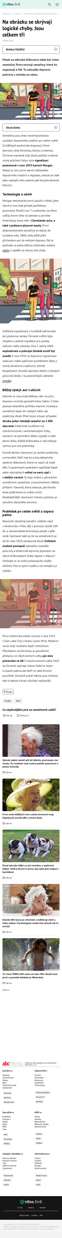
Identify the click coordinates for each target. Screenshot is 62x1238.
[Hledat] (49, 4)
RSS (41, 1215)
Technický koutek (9, 1085)
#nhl (5, 1134)
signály (6, 381)
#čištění (39, 1143)
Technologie (40, 1085)
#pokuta (7, 1097)
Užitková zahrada (9, 1165)
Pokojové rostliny (9, 1160)
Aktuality (6, 1075)
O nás (20, 1207)
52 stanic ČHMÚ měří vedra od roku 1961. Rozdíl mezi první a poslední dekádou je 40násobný (30, 976)
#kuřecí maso (41, 1175)
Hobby (37, 1116)
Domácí (38, 1075)
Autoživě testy (8, 1077)
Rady (4, 1083)
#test (18, 700)
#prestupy (8, 1139)
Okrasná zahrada (9, 1158)
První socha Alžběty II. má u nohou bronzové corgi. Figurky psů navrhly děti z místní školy (28, 816)
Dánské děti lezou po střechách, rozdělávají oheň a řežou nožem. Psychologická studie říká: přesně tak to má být (30, 923)
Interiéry (38, 1119)
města (5, 250)
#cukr (38, 1184)
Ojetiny (5, 1080)
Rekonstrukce (40, 1122)
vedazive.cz (7, 14)
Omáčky (38, 1160)
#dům (38, 1138)
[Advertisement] (31, 1022)
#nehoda (7, 1093)
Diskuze (24, 715)
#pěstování (8, 1175)
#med (38, 1180)
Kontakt (43, 1207)
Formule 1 (6, 1119)
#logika (7, 700)
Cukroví (38, 1158)
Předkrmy (38, 1163)
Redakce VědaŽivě (15, 49)
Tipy (4, 1163)
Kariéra (31, 1207)
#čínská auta (9, 1102)
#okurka (7, 1180)
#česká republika (43, 1092)
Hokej (4, 1124)
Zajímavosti (7, 1088)
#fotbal (7, 1143)
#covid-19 (40, 1097)
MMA (4, 1126)
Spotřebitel (39, 1083)
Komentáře (39, 1077)
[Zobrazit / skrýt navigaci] (57, 4)
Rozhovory (39, 1080)
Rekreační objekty (42, 1124)
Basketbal (6, 1116)
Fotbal (5, 1122)
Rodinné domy (40, 1126)
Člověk (17, 14)
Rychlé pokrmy (40, 1168)
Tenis (4, 1129)
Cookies (34, 1215)
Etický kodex (24, 1215)
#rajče (6, 1184)
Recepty (38, 1165)
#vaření (39, 1134)
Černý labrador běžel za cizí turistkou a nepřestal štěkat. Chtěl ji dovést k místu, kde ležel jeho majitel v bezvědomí (30, 868)
